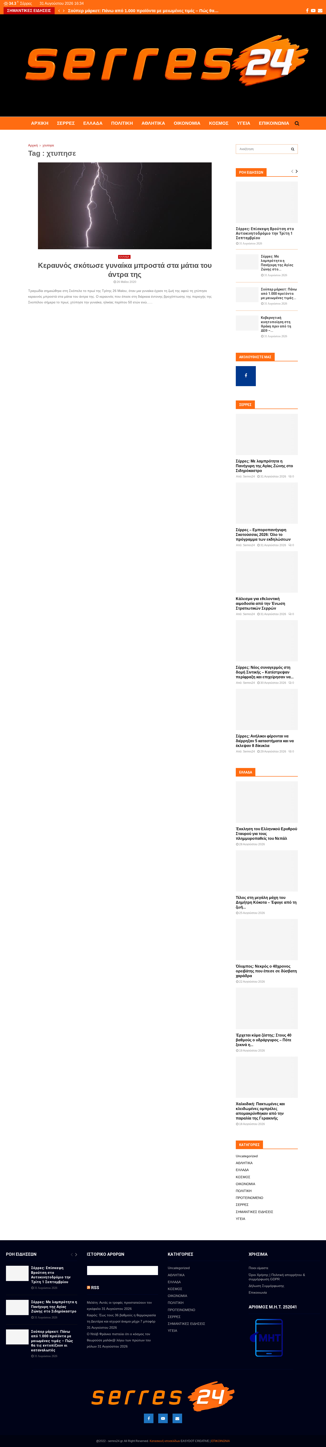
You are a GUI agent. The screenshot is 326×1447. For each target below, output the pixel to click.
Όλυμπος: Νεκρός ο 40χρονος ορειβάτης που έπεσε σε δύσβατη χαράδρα (266, 971)
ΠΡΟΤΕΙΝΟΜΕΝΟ (249, 1198)
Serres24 (249, 476)
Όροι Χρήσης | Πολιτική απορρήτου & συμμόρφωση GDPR (277, 1277)
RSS (95, 1287)
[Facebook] (148, 1418)
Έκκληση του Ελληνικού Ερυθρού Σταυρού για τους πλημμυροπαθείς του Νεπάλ (266, 833)
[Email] (177, 1418)
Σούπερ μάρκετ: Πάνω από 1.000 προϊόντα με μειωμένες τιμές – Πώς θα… (143, 10)
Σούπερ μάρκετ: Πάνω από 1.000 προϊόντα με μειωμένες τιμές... (279, 293)
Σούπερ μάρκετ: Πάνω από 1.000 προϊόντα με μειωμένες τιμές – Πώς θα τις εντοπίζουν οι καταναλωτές (52, 1340)
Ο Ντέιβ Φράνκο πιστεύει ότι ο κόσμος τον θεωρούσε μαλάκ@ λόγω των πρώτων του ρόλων (119, 1340)
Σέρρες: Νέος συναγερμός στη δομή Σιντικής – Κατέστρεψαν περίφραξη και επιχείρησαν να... (265, 672)
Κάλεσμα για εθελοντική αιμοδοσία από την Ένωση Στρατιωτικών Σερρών (260, 603)
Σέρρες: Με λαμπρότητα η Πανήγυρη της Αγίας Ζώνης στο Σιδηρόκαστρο (264, 466)
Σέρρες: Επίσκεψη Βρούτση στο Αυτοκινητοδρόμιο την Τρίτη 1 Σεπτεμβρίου (265, 233)
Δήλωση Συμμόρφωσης (266, 1286)
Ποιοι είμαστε (258, 1268)
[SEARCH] (293, 149)
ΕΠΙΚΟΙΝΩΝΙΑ (220, 1441)
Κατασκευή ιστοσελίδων (165, 1441)
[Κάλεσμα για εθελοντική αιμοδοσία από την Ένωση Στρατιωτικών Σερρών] (267, 571)
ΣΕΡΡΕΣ (66, 123)
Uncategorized (247, 1156)
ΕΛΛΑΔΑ (93, 123)
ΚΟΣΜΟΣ (218, 123)
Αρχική (39, 123)
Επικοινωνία (274, 123)
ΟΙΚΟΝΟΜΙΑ (187, 123)
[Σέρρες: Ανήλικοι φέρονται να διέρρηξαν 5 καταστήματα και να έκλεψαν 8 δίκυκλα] (267, 709)
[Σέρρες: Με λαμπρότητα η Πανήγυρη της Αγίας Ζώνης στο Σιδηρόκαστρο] (247, 261)
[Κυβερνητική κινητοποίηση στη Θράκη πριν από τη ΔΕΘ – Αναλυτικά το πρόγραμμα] (247, 323)
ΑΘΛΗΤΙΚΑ (153, 123)
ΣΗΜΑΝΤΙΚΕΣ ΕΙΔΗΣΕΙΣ (254, 1212)
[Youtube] (163, 1418)
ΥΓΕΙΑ (243, 123)
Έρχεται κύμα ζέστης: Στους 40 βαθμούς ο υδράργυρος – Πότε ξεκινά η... (263, 1040)
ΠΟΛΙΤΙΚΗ (122, 123)
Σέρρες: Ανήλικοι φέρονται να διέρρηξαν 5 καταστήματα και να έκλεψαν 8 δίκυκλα (265, 741)
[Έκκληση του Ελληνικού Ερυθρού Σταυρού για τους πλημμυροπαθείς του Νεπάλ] (267, 802)
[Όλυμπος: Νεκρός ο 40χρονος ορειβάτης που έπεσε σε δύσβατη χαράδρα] (267, 939)
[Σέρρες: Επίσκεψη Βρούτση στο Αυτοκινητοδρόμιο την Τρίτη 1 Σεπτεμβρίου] (267, 202)
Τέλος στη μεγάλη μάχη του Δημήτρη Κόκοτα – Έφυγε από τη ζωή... (266, 902)
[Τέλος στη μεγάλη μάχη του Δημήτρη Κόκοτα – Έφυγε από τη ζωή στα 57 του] (267, 871)
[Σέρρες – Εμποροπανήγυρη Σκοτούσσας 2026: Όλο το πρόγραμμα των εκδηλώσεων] (267, 503)
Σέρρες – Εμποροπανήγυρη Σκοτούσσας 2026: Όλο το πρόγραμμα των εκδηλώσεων (263, 534)
